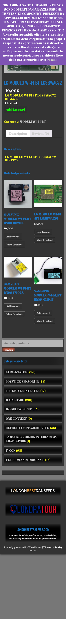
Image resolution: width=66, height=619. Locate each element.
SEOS (33, 550)
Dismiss (52, 59)
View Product (14, 244)
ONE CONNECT (16, 418)
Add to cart (15, 109)
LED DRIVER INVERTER (23, 391)
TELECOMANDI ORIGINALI (25, 460)
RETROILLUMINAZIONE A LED (27, 428)
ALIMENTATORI (17, 372)
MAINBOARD (15, 400)
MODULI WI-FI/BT (33, 121)
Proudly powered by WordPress (23, 547)
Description (18, 133)
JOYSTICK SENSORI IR (22, 381)
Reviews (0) (40, 133)
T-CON (10, 450)
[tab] (18, 133)
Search (8, 349)
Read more (43, 232)
